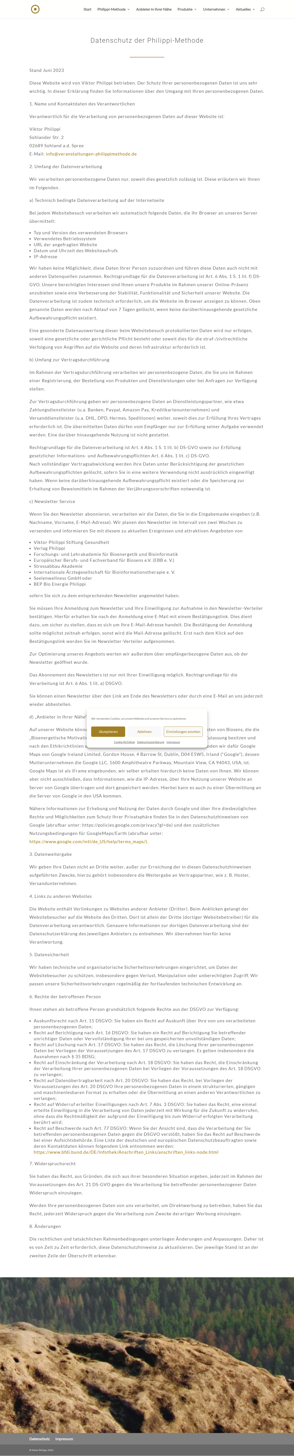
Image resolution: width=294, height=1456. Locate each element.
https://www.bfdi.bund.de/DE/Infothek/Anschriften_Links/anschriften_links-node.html (126, 1152)
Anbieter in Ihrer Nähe (154, 9)
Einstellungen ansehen (183, 731)
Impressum (173, 742)
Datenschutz (39, 1438)
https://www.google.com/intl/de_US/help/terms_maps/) (88, 841)
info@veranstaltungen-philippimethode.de (91, 153)
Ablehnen (144, 731)
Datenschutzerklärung (150, 742)
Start (87, 9)
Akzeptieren (108, 731)
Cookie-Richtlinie (124, 742)
